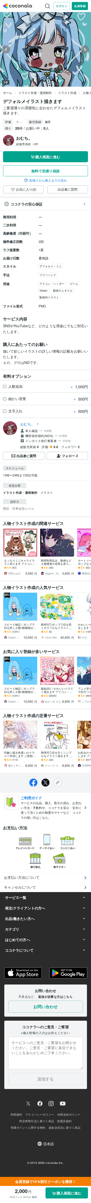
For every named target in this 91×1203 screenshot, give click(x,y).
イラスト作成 (67, 92)
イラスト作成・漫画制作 (35, 92)
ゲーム (74, 284)
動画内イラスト (49, 297)
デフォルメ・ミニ (50, 266)
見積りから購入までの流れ (48, 180)
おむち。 (27, 423)
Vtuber (43, 290)
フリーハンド (47, 275)
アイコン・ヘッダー (51, 284)
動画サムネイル (63, 290)
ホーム (7, 92)
